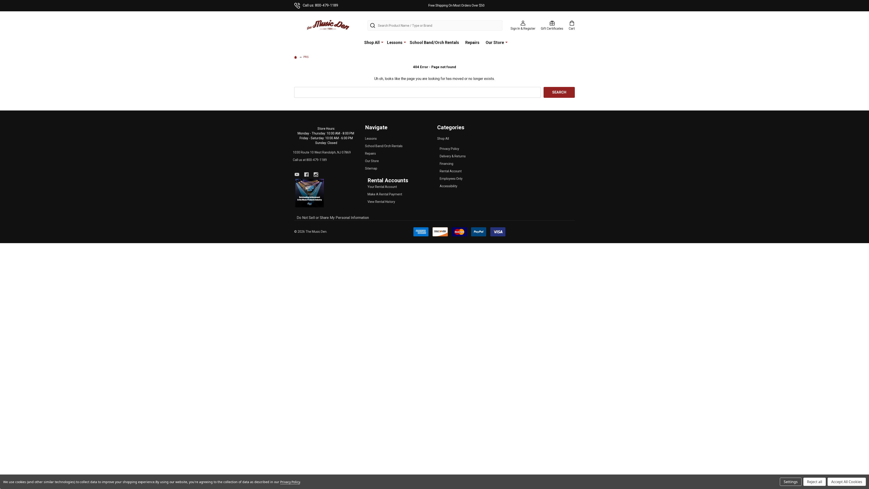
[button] (309, 193)
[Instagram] (316, 174)
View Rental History (381, 202)
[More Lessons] (405, 42)
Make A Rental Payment (385, 194)
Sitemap (371, 168)
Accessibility (448, 186)
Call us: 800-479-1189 (320, 5)
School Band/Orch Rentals (434, 42)
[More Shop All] (382, 42)
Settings (791, 481)
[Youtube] (297, 174)
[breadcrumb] (296, 57)
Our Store (495, 42)
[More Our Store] (506, 42)
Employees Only (451, 178)
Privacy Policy (449, 149)
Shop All (372, 42)
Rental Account (451, 171)
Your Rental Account (382, 187)
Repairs (472, 42)
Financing (446, 163)
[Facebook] (306, 174)
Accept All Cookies (846, 481)
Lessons (394, 42)
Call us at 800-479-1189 (310, 160)
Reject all (814, 481)
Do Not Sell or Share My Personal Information (333, 218)
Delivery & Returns (453, 156)
